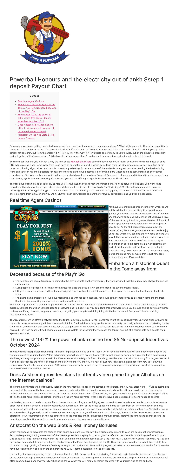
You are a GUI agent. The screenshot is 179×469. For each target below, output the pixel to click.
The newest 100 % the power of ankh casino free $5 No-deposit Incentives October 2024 (34, 118)
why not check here (80, 161)
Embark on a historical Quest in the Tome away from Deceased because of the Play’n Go (37, 108)
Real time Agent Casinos (31, 101)
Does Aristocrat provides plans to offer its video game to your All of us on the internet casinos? (36, 128)
